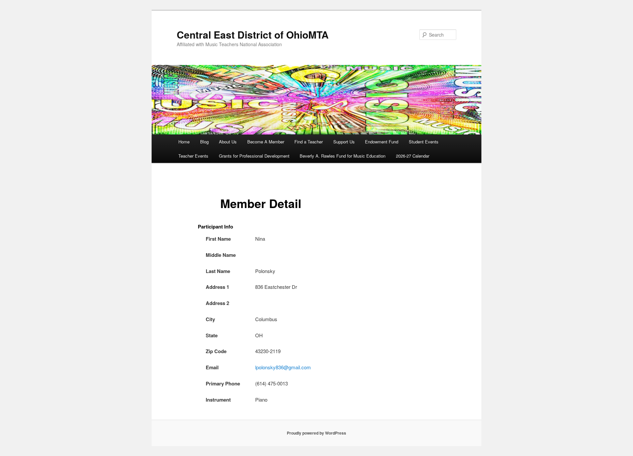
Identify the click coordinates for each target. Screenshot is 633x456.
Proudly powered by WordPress (316, 433)
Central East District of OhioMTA (253, 34)
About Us (228, 141)
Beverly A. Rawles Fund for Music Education (342, 156)
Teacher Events (193, 156)
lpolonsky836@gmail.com (283, 367)
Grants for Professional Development (254, 156)
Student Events (423, 141)
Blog (204, 141)
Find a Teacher (308, 141)
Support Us (344, 141)
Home (184, 141)
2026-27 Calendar (412, 156)
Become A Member (265, 141)
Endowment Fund (381, 141)
